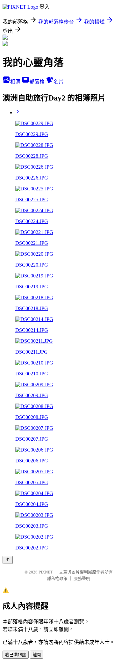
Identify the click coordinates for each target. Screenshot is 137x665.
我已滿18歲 (15, 655)
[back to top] (8, 560)
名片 (59, 81)
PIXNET (46, 572)
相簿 (16, 81)
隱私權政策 (57, 578)
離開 (36, 655)
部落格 (37, 81)
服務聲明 (82, 578)
